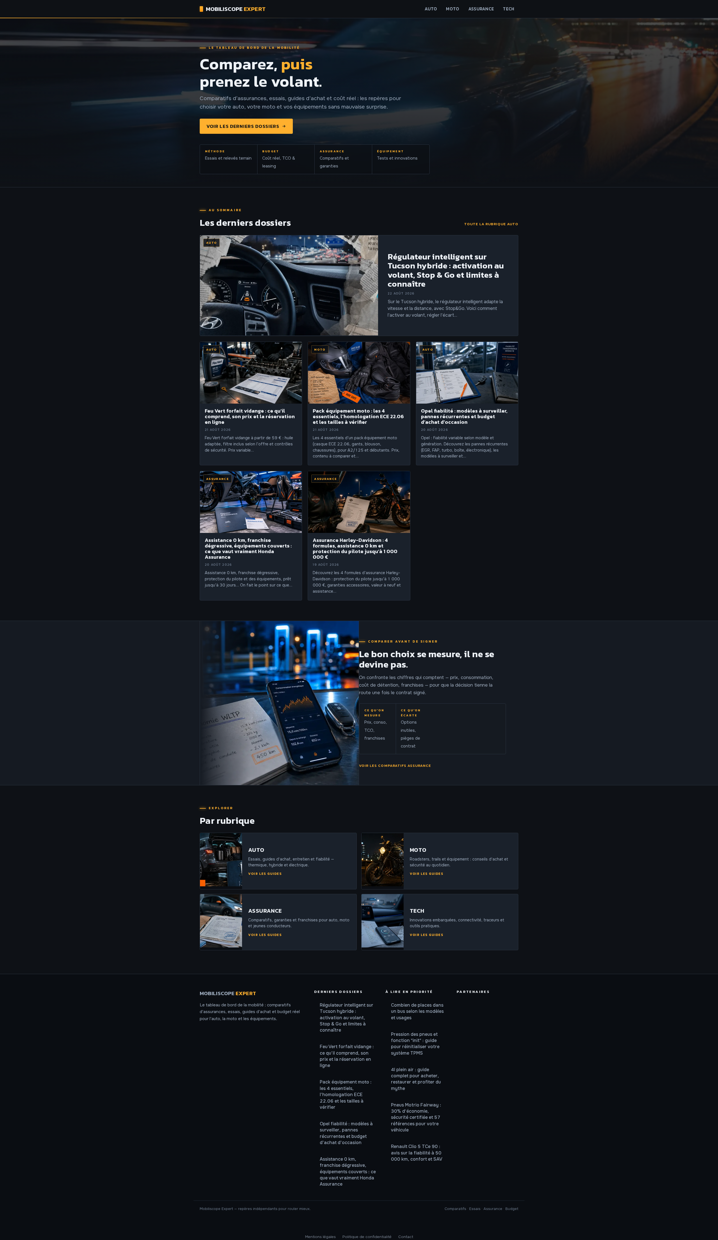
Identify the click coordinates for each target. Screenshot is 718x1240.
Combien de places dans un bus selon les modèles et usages (417, 1011)
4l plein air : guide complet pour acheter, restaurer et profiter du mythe (416, 1079)
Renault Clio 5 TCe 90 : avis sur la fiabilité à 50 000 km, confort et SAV (416, 1153)
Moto (452, 9)
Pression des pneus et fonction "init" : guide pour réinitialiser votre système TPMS (415, 1043)
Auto (431, 9)
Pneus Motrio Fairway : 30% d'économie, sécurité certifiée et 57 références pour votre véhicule (416, 1117)
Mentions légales (320, 1236)
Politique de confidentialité (367, 1236)
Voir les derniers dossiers (242, 126)
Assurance (481, 9)
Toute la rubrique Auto (491, 224)
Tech (508, 9)
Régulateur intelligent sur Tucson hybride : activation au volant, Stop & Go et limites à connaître (346, 1017)
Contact (405, 1236)
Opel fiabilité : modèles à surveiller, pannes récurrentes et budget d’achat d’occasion (346, 1133)
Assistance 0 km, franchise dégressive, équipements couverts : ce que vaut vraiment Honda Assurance (348, 1171)
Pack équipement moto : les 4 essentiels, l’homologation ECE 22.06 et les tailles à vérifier (346, 1094)
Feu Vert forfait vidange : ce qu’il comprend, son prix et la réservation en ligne (347, 1056)
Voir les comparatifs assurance (395, 765)
